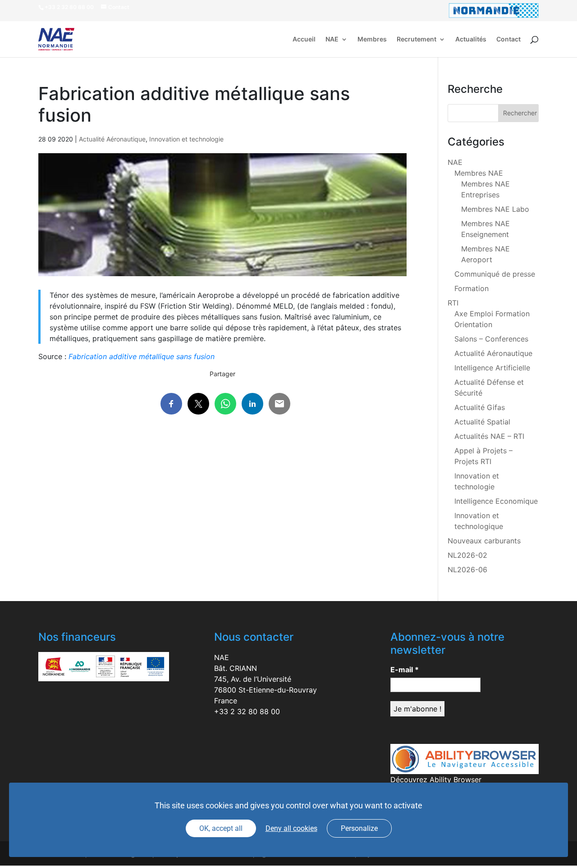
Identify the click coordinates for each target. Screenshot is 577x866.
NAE (332, 39)
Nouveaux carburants (484, 540)
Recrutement (416, 39)
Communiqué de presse (494, 273)
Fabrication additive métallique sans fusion (142, 356)
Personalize (359, 828)
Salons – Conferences (491, 338)
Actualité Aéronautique (112, 139)
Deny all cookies (291, 828)
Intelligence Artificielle (492, 367)
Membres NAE (478, 173)
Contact (508, 39)
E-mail (404, 669)
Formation (471, 288)
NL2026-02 (467, 555)
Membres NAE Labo (495, 209)
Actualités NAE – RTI (489, 436)
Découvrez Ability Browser (435, 779)
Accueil (304, 39)
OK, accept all (221, 828)
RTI (453, 302)
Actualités (470, 39)
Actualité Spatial (482, 421)
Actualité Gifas (479, 407)
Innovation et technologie (186, 139)
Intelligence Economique (496, 501)
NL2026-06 (467, 569)
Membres (372, 39)
